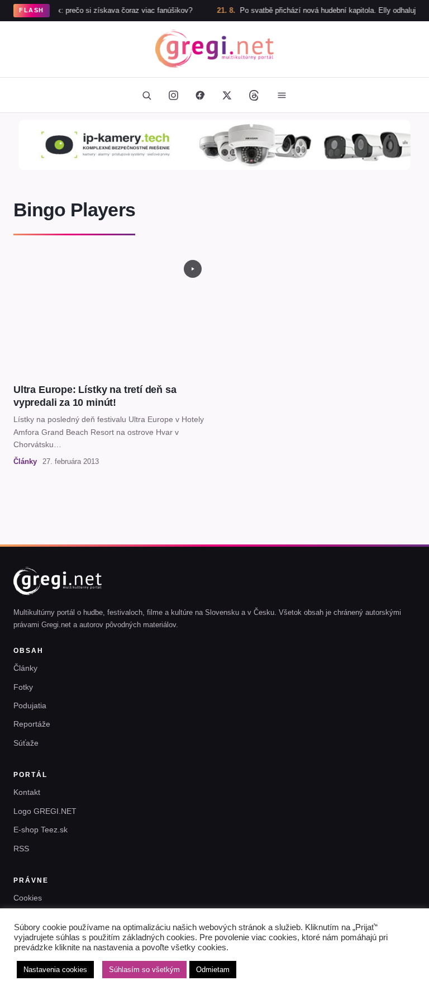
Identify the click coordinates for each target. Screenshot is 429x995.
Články (25, 668)
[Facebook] (200, 95)
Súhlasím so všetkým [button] (144, 969)
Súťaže (26, 742)
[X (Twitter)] (226, 95)
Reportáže (31, 723)
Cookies (27, 897)
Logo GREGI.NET (45, 811)
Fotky (23, 687)
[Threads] (253, 95)
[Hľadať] (146, 95)
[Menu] (281, 95)
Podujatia (29, 705)
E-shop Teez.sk (40, 829)
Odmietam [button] (213, 969)
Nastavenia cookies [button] (55, 969)
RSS (21, 848)
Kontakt (26, 792)
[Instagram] (173, 95)
